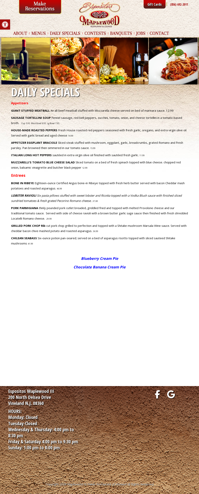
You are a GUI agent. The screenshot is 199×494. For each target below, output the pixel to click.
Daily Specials (65, 33)
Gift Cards (155, 4)
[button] (5, 24)
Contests (95, 33)
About (20, 33)
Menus (38, 33)
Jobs (140, 33)
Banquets (121, 33)
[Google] (171, 394)
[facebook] (157, 394)
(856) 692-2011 (179, 4)
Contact (159, 33)
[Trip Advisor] (184, 394)
